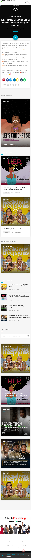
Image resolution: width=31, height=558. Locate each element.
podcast (9, 29)
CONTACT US (15, 547)
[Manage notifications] (23, 550)
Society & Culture (15, 16)
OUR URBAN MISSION (21, 545)
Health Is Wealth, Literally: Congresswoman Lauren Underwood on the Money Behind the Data (19, 306)
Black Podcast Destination (15, 541)
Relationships (7, 247)
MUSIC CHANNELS (9, 543)
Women (6, 182)
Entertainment (7, 441)
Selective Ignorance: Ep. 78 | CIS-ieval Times (19, 285)
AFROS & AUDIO (8, 545)
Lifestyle (6, 101)
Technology (7, 410)
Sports (6, 454)
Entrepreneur (8, 422)
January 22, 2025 (18, 29)
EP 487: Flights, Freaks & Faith (13, 229)
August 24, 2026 (16, 232)
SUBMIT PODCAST (21, 543)
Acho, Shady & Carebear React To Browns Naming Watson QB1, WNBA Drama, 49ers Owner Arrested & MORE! (19, 316)
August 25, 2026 (16, 193)
